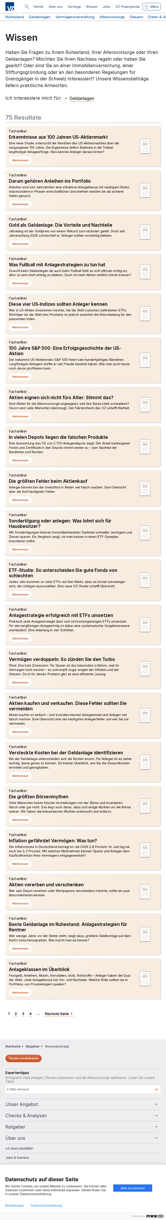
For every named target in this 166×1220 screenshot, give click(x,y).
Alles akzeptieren (133, 1188)
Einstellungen (14, 1205)
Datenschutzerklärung (46, 1205)
